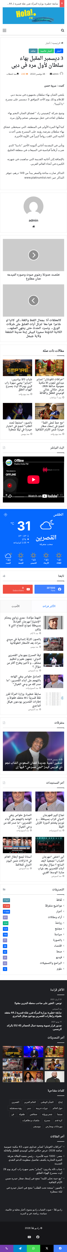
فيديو (59, 958)
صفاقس (33, 1114)
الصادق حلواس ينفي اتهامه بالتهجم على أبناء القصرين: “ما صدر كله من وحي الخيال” (23, 680)
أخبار (48, 43)
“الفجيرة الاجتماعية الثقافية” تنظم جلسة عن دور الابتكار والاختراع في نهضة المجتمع (34, 765)
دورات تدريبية (42, 1108)
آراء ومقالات (55, 917)
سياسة (58, 935)
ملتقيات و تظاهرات (30, 1120)
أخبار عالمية (46, 50)
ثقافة (33, 50)
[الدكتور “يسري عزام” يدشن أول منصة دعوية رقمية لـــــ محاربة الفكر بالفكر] (54, 1076)
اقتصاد (58, 946)
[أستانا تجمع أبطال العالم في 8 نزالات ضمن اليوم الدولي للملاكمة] (17, 845)
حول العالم (57, 1108)
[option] (33, 751)
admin (56, 74)
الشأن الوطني (47, 1102)
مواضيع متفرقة (53, 906)
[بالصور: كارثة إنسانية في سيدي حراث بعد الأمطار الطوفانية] (53, 644)
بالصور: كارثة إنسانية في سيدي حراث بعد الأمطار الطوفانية (23, 641)
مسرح (47, 1120)
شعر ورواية (47, 1114)
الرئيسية (56, 43)
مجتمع (58, 929)
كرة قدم (58, 1120)
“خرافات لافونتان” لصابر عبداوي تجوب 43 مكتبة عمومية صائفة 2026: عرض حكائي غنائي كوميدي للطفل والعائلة (50, 386)
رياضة (58, 923)
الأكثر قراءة (49, 606)
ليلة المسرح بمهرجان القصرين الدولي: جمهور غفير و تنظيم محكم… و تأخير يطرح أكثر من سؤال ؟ (24, 661)
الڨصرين (15, 1102)
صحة (59, 952)
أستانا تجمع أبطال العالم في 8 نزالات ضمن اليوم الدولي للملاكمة (18, 861)
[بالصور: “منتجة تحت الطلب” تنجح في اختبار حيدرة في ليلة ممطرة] (17, 411)
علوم (59, 969)
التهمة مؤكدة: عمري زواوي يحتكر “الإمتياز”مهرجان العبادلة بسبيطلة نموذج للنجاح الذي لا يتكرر (22, 624)
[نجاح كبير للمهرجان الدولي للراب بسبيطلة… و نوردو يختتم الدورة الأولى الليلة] (49, 801)
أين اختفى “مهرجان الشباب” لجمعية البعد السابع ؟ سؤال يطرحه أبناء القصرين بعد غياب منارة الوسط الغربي (51, 865)
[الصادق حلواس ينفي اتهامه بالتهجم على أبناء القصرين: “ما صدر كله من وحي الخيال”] (53, 681)
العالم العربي (30, 1102)
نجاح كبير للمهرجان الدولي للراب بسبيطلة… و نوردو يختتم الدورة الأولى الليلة (50, 821)
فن (12, 1114)
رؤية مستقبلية (16, 1108)
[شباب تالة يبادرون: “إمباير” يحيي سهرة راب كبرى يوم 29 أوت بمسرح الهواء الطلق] (17, 367)
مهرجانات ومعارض (54, 1126)
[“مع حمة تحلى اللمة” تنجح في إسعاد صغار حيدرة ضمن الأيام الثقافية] (49, 411)
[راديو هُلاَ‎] (33, 15)
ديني (29, 1108)
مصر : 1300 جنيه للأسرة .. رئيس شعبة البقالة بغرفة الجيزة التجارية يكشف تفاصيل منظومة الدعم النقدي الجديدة (35, 1160)
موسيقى (37, 1126)
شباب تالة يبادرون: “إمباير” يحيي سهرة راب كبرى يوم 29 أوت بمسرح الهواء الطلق (18, 384)
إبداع (60, 1102)
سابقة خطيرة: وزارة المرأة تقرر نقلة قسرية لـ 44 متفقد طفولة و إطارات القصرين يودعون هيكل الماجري (23, 700)
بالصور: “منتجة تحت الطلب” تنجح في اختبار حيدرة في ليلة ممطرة (19, 426)
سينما (59, 1114)
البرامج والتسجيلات (51, 963)
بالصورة (57, 940)
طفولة (22, 1114)
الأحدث (15, 606)
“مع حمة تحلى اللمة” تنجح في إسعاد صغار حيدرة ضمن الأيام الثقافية (49, 426)
